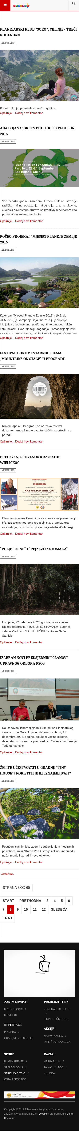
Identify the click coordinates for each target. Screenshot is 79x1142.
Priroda (10, 1032)
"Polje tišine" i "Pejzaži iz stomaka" (34, 549)
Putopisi (27, 1038)
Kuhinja (49, 1073)
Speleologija (13, 1067)
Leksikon (44, 1113)
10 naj (48, 1067)
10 (26, 909)
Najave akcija (53, 1036)
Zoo (60, 1067)
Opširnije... (7, 112)
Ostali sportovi (15, 1079)
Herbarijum (52, 1061)
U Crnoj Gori (13, 1009)
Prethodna (30, 901)
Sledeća (59, 909)
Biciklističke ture (56, 1019)
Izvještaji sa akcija (57, 1041)
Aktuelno (7, 874)
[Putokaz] (21, 5)
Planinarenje (14, 1061)
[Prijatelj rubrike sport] (39, 1094)
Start (8, 901)
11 (35, 909)
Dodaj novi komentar (29, 112)
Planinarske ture (56, 1009)
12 (44, 909)
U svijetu (10, 1015)
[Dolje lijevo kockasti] (39, 973)
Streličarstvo (14, 1073)
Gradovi (10, 1038)
